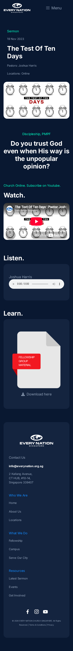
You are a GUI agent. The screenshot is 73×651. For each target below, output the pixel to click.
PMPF (46, 134)
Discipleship (31, 134)
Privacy (50, 625)
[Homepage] (17, 8)
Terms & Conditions (37, 625)
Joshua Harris (27, 65)
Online (25, 73)
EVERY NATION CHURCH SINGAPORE (35, 621)
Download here (39, 394)
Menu (56, 8)
